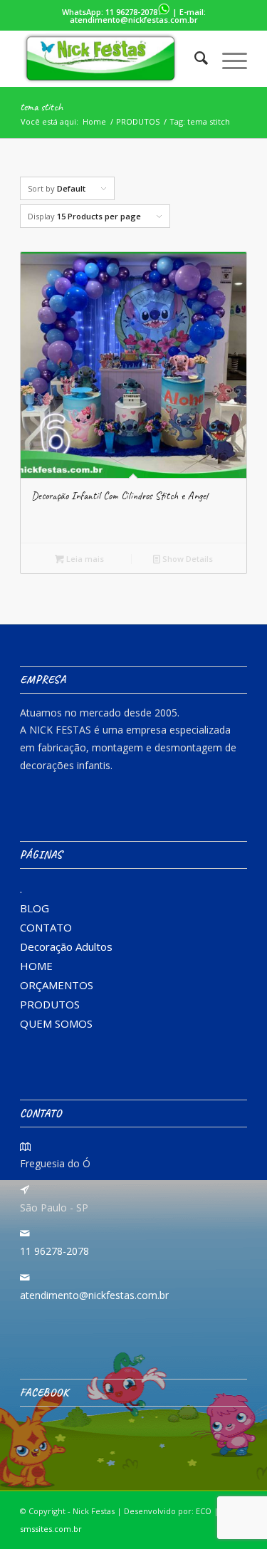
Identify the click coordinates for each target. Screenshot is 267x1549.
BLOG (34, 908)
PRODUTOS (50, 1004)
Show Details (186, 558)
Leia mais (84, 558)
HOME (36, 966)
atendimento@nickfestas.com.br (134, 19)
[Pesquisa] (194, 58)
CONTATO (46, 927)
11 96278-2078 (131, 11)
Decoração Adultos (66, 946)
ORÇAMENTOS (56, 985)
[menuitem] (194, 58)
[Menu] (227, 58)
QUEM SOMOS (56, 1023)
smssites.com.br (51, 1528)
